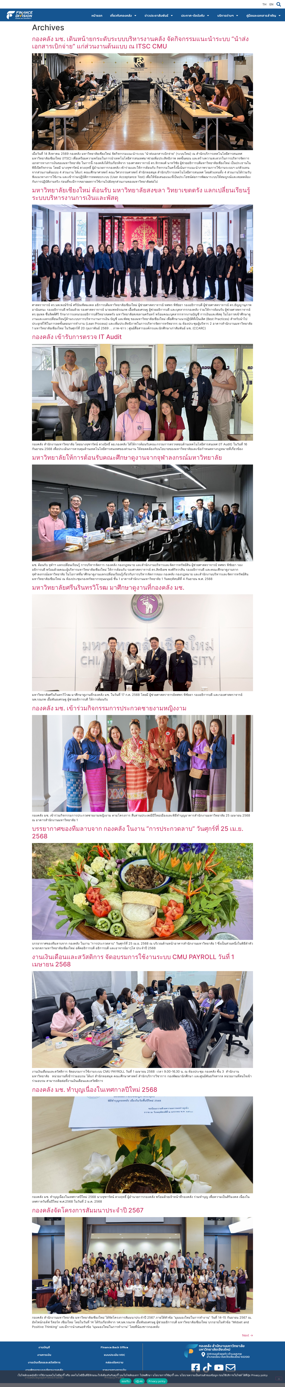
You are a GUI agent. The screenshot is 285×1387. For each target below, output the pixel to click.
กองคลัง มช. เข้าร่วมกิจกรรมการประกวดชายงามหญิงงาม (109, 708)
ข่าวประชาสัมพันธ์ (156, 15)
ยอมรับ (126, 1381)
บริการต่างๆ (225, 15)
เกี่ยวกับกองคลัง (121, 15)
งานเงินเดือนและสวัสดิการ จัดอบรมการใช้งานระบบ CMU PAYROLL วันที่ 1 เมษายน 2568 (133, 960)
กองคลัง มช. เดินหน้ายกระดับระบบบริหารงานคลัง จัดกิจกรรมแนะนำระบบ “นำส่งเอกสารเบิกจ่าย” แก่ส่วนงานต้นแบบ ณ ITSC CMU (140, 42)
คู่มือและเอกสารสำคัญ (261, 15)
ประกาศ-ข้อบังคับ (193, 15)
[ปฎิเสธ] (279, 1378)
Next (247, 1335)
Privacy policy (157, 1381)
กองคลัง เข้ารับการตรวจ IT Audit (77, 337)
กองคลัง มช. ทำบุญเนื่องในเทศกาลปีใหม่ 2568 (94, 1089)
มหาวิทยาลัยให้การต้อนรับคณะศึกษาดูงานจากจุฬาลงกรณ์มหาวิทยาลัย (127, 457)
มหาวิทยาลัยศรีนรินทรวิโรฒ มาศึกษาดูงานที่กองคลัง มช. (108, 587)
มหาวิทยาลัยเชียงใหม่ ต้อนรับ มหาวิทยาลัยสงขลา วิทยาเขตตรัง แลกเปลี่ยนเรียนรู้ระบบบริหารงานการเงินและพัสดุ (141, 193)
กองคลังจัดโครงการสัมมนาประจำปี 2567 (88, 1210)
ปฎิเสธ (139, 1381)
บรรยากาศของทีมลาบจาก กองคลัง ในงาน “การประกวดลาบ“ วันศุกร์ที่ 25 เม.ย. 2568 (137, 832)
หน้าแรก (97, 15)
